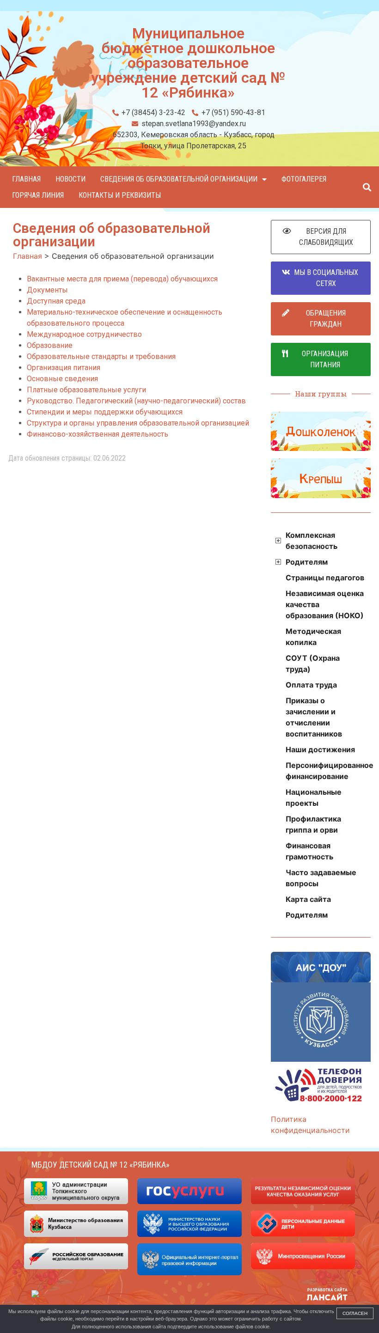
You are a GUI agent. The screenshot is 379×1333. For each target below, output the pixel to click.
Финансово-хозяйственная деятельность (97, 434)
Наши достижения (320, 749)
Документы (47, 290)
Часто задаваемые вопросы (321, 878)
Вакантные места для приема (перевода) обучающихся (122, 278)
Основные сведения (62, 378)
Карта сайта (308, 899)
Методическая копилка (313, 637)
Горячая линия (38, 195)
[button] (366, 187)
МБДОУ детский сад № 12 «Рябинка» (100, 1164)
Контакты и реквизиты (120, 195)
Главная (26, 179)
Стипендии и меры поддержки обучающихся (105, 412)
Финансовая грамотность (309, 851)
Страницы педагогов (325, 577)
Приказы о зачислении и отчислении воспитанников (314, 717)
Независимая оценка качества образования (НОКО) (325, 604)
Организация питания (63, 367)
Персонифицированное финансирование (328, 771)
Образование (50, 345)
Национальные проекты (314, 797)
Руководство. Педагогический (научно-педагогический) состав (136, 400)
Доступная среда (56, 301)
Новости (70, 179)
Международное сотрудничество (84, 334)
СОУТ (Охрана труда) (313, 663)
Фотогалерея (303, 179)
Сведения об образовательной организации (178, 179)
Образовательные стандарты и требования (101, 356)
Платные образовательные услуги (86, 389)
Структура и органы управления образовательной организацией (138, 423)
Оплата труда (311, 684)
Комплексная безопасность (311, 540)
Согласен (354, 1313)
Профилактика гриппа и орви (313, 824)
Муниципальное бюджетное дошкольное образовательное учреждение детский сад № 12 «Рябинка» (188, 62)
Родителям (307, 561)
